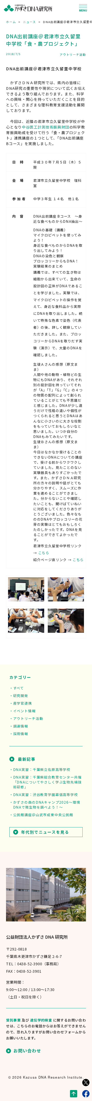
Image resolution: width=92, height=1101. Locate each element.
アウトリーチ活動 (73, 54)
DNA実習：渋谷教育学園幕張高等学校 (45, 794)
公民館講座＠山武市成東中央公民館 (43, 814)
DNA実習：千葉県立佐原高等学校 (41, 769)
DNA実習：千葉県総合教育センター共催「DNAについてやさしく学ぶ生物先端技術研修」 (47, 782)
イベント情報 (24, 710)
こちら (43, 552)
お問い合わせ (27, 1050)
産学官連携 (22, 703)
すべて (18, 687)
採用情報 (20, 733)
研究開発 (20, 695)
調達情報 (20, 725)
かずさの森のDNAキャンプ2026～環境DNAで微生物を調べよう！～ (46, 804)
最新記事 (27, 759)
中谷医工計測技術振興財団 (45, 127)
